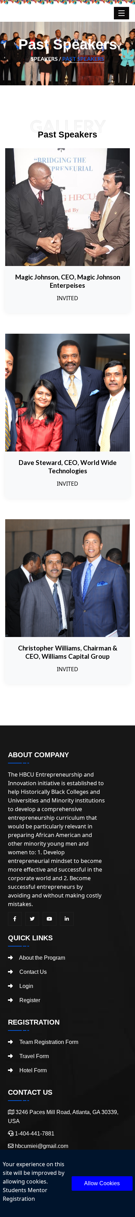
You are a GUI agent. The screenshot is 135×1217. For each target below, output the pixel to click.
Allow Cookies (102, 1183)
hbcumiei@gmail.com (41, 1146)
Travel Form (33, 1056)
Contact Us (32, 972)
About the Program (41, 958)
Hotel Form (32, 1070)
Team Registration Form (48, 1042)
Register (29, 1000)
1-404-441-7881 (34, 1134)
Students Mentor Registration (25, 1194)
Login (25, 986)
